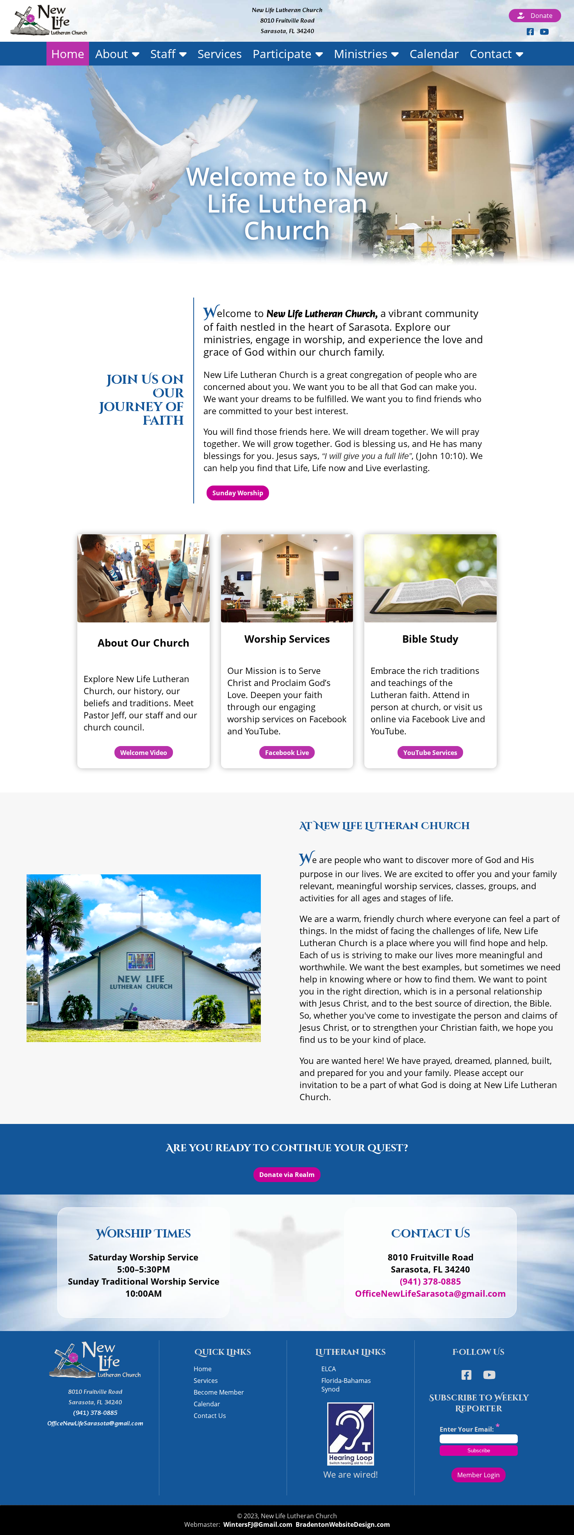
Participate (282, 54)
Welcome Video (143, 752)
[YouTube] (544, 31)
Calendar (434, 54)
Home (67, 54)
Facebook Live (287, 752)
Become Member (219, 1392)
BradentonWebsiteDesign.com (343, 1524)
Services (220, 54)
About (111, 54)
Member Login (478, 1475)
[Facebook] (529, 31)
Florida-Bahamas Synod (346, 1384)
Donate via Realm (287, 1174)
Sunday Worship (237, 493)
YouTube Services (430, 752)
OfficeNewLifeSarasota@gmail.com (430, 1293)
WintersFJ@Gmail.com (257, 1524)
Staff (162, 54)
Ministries (360, 54)
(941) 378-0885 (430, 1281)
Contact (491, 54)
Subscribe (478, 1450)
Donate (539, 15)
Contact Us (210, 1415)
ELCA (328, 1369)
